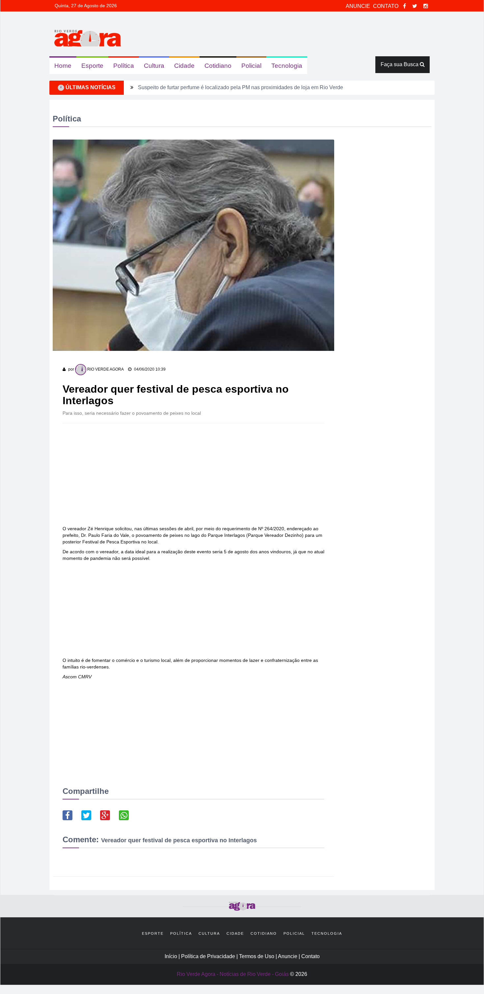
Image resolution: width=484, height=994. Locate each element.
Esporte (92, 65)
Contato (310, 956)
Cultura (154, 65)
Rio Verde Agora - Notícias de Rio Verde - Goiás (233, 974)
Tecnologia (286, 65)
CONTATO (386, 6)
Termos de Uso (257, 956)
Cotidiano (217, 65)
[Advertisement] (193, 476)
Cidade (184, 65)
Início (171, 956)
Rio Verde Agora (105, 369)
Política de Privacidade (208, 956)
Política (123, 65)
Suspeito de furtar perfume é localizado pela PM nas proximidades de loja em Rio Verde (240, 87)
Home (62, 65)
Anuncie (288, 956)
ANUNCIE (358, 6)
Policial (251, 65)
